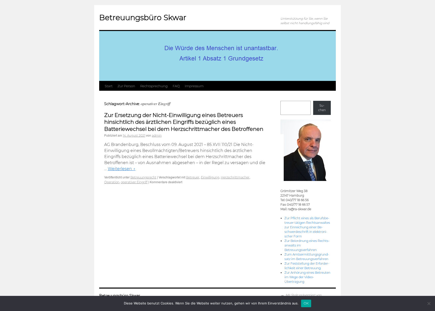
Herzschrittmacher (235, 177)
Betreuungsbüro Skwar (142, 17)
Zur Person (126, 86)
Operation (111, 182)
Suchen (322, 108)
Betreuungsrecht (143, 177)
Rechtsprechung (154, 86)
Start (109, 86)
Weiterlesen (121, 168)
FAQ (176, 86)
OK (306, 303)
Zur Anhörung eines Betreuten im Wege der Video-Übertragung (307, 277)
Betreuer (192, 177)
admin (157, 135)
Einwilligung (210, 177)
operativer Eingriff (134, 182)
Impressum (194, 86)
